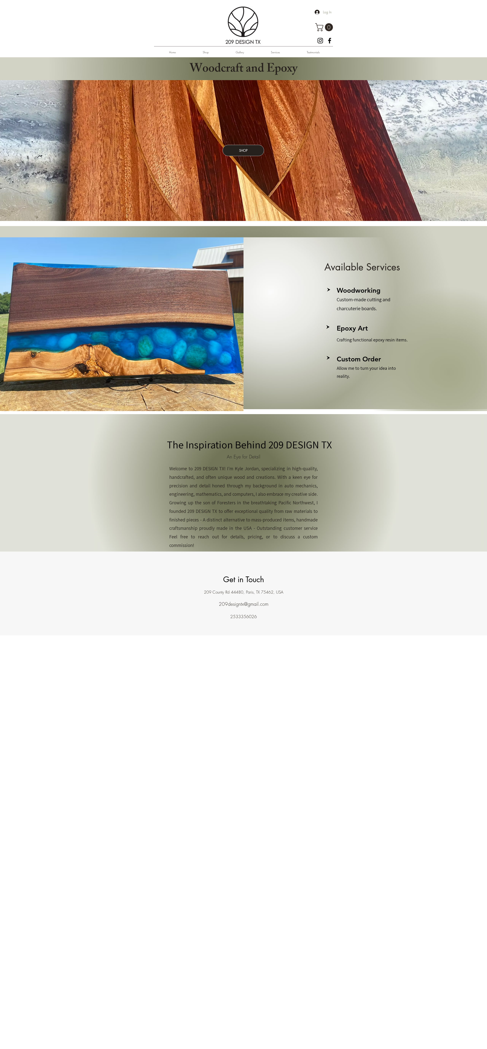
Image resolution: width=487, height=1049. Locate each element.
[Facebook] (329, 40)
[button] (325, 27)
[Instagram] (320, 40)
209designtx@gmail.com (243, 604)
